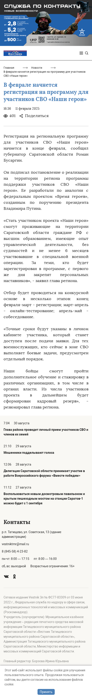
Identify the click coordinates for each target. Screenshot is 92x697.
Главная (9, 67)
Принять (46, 692)
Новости (36, 67)
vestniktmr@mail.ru (15, 544)
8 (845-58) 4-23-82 (15, 551)
